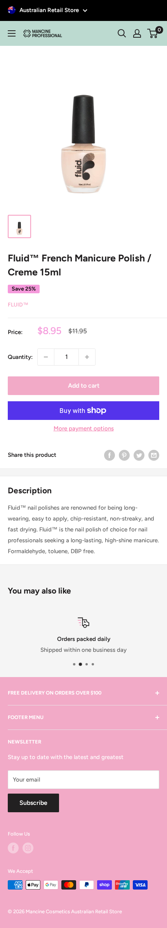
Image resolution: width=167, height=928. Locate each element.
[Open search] (122, 33)
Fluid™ (18, 304)
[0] (153, 33)
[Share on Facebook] (109, 455)
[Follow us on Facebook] (13, 848)
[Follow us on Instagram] (28, 848)
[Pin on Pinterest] (124, 455)
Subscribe (33, 802)
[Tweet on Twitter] (139, 455)
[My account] (137, 33)
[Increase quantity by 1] (87, 357)
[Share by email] (153, 455)
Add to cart (83, 385)
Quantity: (20, 356)
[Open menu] (12, 33)
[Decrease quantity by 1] (46, 357)
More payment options (84, 428)
